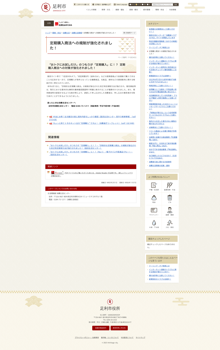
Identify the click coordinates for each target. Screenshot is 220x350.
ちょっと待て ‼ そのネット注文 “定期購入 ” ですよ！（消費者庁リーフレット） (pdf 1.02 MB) (93, 123)
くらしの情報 (91, 10)
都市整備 (146, 10)
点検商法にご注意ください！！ (161, 127)
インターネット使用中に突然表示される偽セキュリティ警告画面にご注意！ (162, 69)
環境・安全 (159, 10)
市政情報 (172, 10)
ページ (139, 4)
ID (149, 4)
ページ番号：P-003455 (127, 57)
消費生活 (66, 33)
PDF (145, 4)
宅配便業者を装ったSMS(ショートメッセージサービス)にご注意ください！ (163, 106)
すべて (133, 4)
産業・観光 (133, 10)
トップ (47, 33)
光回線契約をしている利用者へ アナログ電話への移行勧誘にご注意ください (163, 98)
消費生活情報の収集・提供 (159, 165)
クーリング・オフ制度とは (159, 47)
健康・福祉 (120, 10)
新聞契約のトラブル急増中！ (160, 76)
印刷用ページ (130, 33)
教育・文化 (106, 10)
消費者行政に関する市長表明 (160, 162)
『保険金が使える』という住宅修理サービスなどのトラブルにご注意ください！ (162, 115)
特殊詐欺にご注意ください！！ (161, 86)
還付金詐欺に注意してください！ (162, 57)
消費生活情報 (77, 33)
